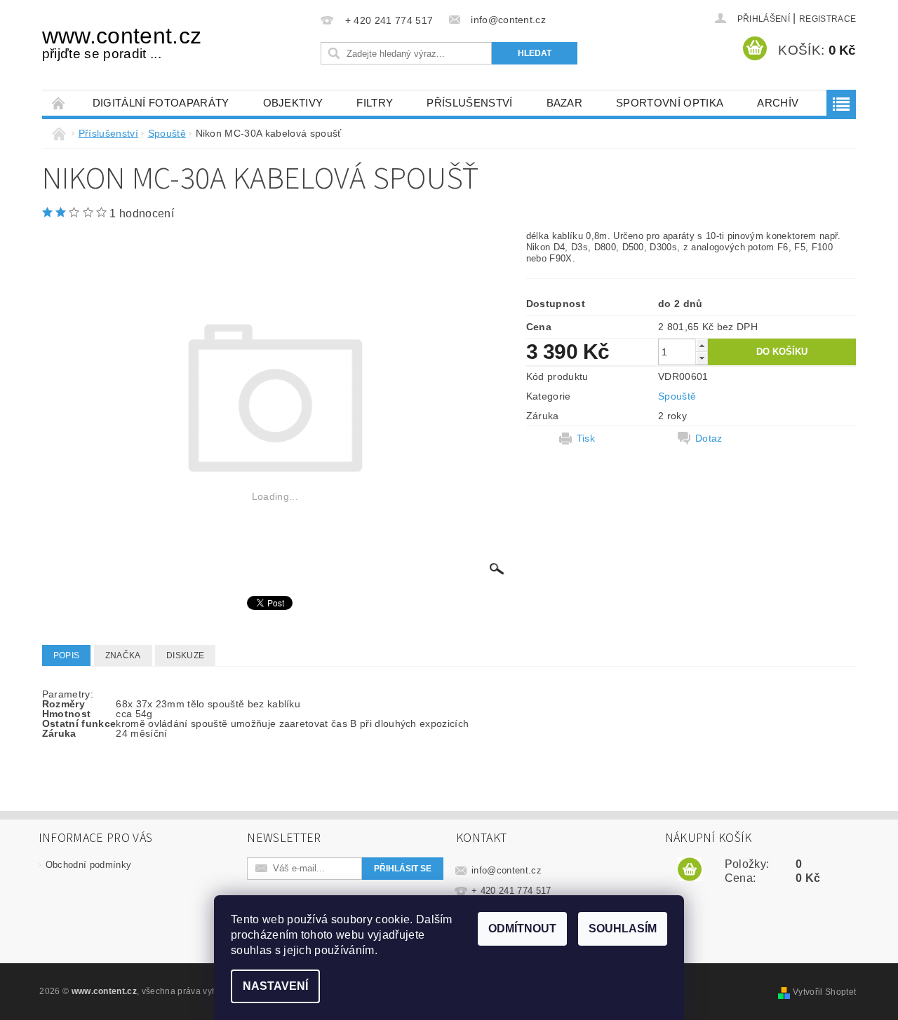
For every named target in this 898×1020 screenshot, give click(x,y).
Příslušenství (469, 103)
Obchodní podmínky (88, 864)
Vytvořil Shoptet (824, 992)
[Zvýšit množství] (701, 345)
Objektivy (293, 103)
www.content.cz (121, 42)
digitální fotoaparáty (161, 103)
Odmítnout (522, 928)
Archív (777, 103)
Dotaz (709, 438)
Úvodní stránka (59, 102)
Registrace (827, 19)
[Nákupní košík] (690, 870)
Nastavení (275, 986)
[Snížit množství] (701, 358)
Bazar (565, 103)
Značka (123, 655)
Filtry (374, 103)
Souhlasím (623, 928)
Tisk (586, 438)
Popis (66, 655)
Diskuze (185, 655)
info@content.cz (506, 870)
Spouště (677, 396)
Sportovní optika (669, 103)
